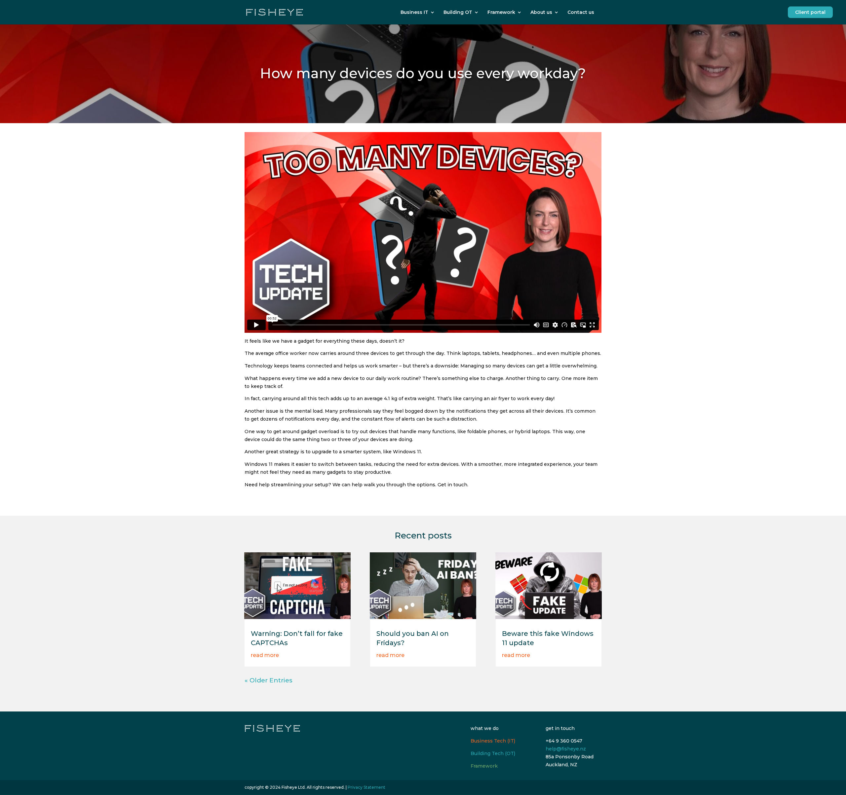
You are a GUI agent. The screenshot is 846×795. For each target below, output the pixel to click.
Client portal (810, 12)
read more (265, 655)
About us (541, 12)
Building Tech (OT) (493, 753)
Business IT (414, 12)
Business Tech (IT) (493, 741)
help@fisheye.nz (566, 749)
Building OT (457, 12)
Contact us (580, 12)
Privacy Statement (366, 787)
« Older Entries (268, 680)
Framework (501, 12)
